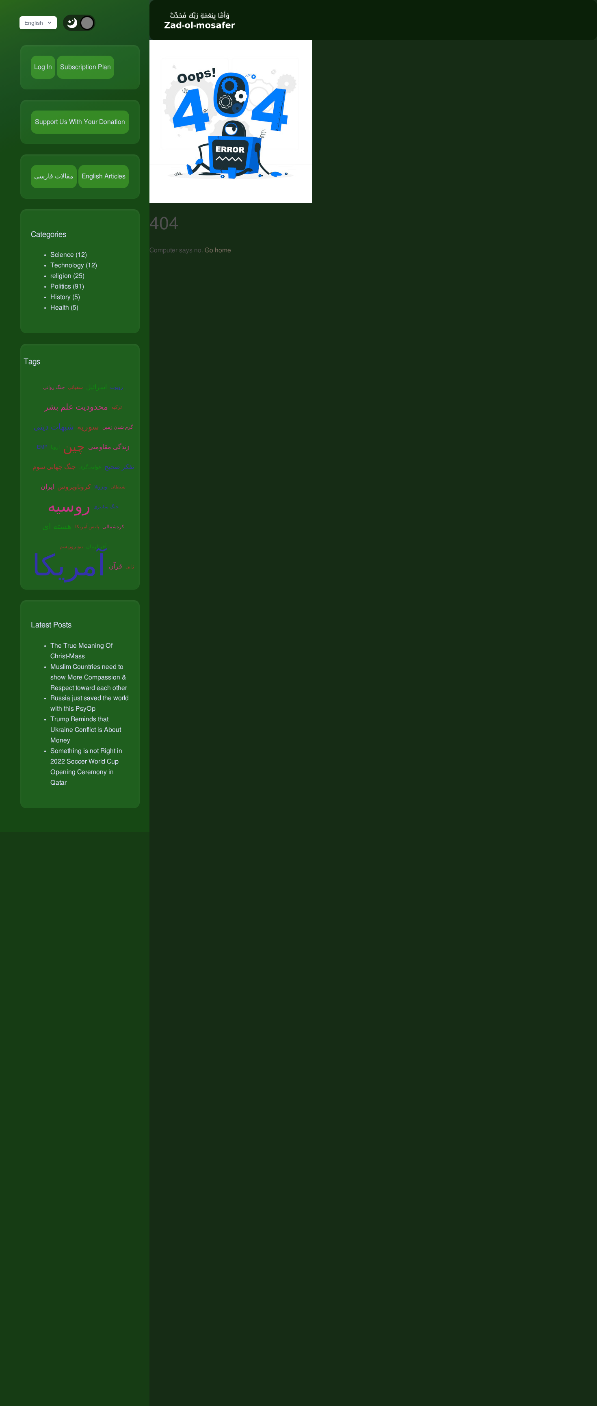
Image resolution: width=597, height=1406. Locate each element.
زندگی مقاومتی (109, 447)
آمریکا (69, 567)
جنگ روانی (54, 387)
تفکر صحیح (119, 467)
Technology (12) (73, 265)
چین (74, 446)
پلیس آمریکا (87, 526)
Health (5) (64, 307)
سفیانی (75, 387)
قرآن (115, 566)
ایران (47, 487)
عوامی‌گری (90, 466)
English (33, 23)
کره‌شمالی (113, 526)
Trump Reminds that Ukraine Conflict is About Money (85, 730)
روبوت (116, 387)
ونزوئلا (100, 486)
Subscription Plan (85, 67)
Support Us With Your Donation (80, 122)
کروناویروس (74, 487)
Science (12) (68, 255)
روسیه (69, 507)
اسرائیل (96, 387)
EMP (42, 447)
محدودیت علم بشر (76, 407)
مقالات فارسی (54, 176)
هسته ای (57, 527)
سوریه (88, 427)
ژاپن (129, 566)
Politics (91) (67, 286)
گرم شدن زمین (117, 427)
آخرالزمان (96, 546)
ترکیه (116, 407)
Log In (43, 67)
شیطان (117, 486)
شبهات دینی (53, 427)
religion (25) (67, 276)
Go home (218, 250)
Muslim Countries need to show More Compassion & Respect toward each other (88, 677)
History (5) (65, 297)
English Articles (103, 176)
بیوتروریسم (71, 546)
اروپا (55, 447)
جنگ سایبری (106, 506)
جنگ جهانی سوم (54, 467)
